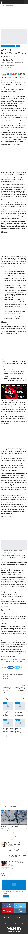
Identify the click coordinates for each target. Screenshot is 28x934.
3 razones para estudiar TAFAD (10, 826)
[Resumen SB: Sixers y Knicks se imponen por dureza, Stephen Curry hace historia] (4, 863)
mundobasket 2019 (16, 659)
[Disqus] (14, 781)
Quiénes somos (8, 917)
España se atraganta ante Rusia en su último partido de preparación (8, 689)
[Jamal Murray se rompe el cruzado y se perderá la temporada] (4, 850)
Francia (9, 659)
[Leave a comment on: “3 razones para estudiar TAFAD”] (26, 828)
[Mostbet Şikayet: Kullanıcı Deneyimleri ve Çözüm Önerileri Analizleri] (8, 706)
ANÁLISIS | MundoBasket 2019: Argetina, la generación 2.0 (20, 688)
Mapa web (7, 920)
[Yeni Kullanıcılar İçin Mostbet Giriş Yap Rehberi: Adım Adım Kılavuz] (8, 723)
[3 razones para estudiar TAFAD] (14, 817)
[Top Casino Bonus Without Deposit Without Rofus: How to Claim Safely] (20, 706)
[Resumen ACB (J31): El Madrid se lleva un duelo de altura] (4, 857)
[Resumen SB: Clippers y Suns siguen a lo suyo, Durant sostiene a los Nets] (4, 838)
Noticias (18, 46)
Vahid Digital (17, 925)
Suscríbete (20, 920)
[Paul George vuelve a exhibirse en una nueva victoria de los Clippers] (4, 844)
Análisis (13, 46)
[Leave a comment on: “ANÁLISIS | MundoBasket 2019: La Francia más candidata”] (2, 71)
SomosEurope (19, 661)
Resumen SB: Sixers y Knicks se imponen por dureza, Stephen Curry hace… (16, 863)
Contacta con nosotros (18, 917)
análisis (5, 659)
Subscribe (6, 896)
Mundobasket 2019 (6, 46)
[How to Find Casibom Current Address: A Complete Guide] (20, 723)
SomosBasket (13, 661)
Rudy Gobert (8, 661)
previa (3, 661)
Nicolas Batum (22, 659)
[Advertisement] (14, 17)
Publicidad (13, 920)
